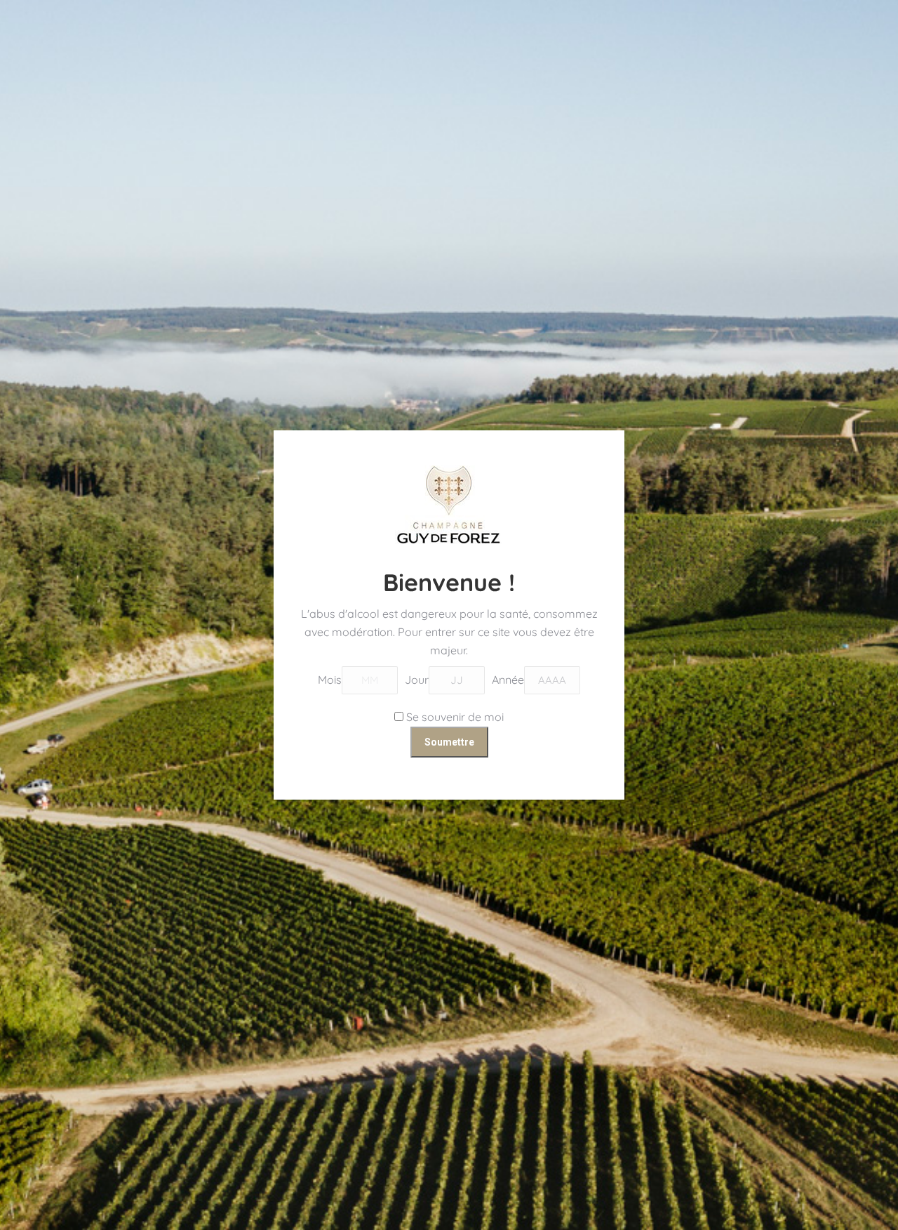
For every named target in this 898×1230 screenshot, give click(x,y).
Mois (330, 680)
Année (508, 680)
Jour (417, 680)
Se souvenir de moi (453, 717)
